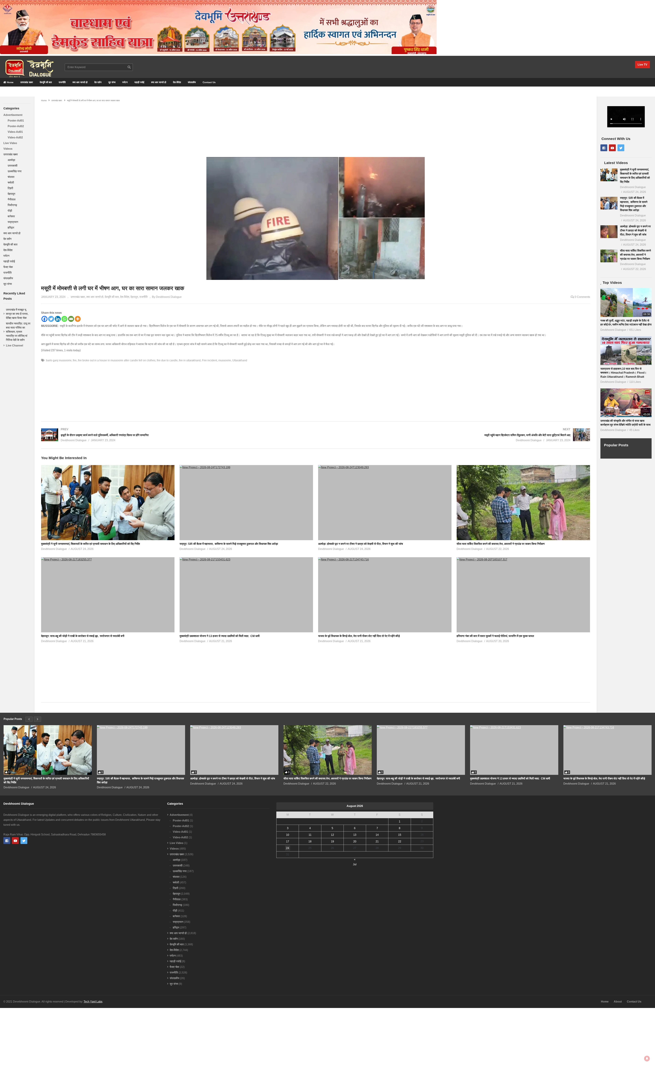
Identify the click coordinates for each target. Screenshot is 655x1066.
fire (75, 360)
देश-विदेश (177, 82)
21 (377, 841)
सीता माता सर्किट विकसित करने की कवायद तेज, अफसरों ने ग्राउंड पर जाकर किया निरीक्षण (501, 543)
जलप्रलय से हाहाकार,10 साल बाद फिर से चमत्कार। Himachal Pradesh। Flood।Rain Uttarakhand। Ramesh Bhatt (623, 372)
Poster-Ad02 (16, 126)
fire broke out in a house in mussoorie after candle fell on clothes (116, 360)
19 (332, 841)
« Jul (354, 860)
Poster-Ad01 (16, 120)
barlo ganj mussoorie (58, 360)
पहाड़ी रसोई (139, 82)
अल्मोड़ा (11, 160)
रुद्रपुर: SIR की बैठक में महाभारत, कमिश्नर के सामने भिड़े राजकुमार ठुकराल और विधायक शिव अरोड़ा (229, 543)
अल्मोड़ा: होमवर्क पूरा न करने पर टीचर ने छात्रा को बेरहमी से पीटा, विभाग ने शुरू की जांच (361, 543)
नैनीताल (12, 199)
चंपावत (11, 176)
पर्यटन (125, 82)
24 (287, 848)
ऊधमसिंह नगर (14, 171)
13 (354, 834)
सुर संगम (111, 82)
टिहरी (10, 188)
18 (309, 841)
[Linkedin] (58, 319)
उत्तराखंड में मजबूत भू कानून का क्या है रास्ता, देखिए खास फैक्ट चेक (17, 313)
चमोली (11, 182)
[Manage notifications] (647, 1058)
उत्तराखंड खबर (26, 82)
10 (287, 834)
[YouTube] (612, 147)
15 (399, 834)
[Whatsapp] (64, 319)
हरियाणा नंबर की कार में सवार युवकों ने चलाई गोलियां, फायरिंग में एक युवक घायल (495, 636)
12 (332, 834)
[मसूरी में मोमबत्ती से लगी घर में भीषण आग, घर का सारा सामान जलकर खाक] (107, 502)
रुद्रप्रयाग (13, 222)
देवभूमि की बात (46, 82)
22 (399, 841)
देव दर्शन (97, 82)
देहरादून (11, 193)
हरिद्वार (11, 227)
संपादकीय (192, 82)
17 (287, 841)
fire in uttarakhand (190, 360)
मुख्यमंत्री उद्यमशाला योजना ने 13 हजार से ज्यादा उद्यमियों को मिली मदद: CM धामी (220, 636)
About (618, 1001)
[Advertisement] (315, 128)
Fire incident (209, 360)
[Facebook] (44, 319)
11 (310, 834)
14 (377, 834)
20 (354, 841)
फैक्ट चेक (8, 267)
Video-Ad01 (15, 131)
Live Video (10, 143)
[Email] (71, 319)
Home (9, 82)
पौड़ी (10, 210)
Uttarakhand (239, 360)
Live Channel (14, 345)
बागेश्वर (11, 216)
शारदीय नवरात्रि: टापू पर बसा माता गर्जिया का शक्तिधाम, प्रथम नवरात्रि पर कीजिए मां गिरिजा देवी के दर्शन (18, 331)
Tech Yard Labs (93, 1001)
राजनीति (62, 82)
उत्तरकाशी (12, 165)
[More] (78, 319)
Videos (7, 148)
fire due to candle (167, 360)
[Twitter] (51, 319)
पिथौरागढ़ (12, 205)
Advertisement (12, 114)
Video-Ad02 (15, 137)
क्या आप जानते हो (80, 82)
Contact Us (209, 82)
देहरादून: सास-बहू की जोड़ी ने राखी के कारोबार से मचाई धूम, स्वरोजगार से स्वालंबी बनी (82, 636)
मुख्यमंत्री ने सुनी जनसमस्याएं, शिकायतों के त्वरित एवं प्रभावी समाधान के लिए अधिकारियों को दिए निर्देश (90, 543)
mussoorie (224, 360)
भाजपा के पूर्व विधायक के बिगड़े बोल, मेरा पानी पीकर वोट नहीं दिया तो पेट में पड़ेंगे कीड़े (359, 636)
